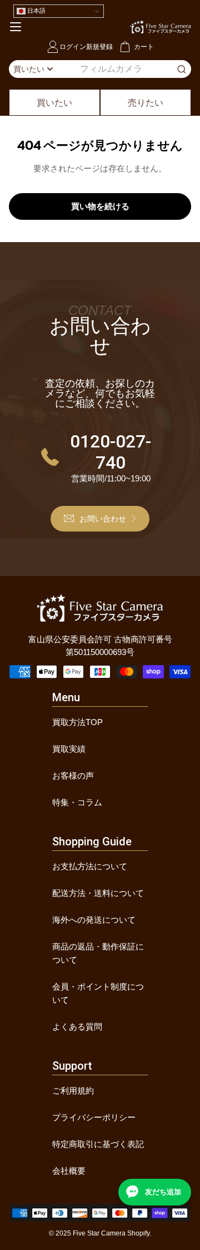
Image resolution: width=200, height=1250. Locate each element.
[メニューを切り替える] (15, 26)
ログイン (72, 46)
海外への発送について (94, 919)
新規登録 (99, 46)
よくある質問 (77, 1026)
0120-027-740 (110, 452)
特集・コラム (77, 802)
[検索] (181, 69)
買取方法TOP (77, 722)
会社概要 (69, 1170)
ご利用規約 (73, 1090)
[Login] (52, 46)
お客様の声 (73, 775)
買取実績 (69, 749)
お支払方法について (89, 866)
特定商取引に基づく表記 (98, 1144)
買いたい (54, 102)
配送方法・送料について (98, 893)
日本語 (36, 10)
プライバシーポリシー (94, 1117)
